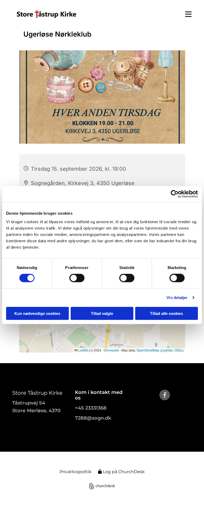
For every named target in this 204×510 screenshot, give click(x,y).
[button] (141, 14)
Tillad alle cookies (166, 313)
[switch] (76, 278)
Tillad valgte (102, 313)
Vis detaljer (177, 297)
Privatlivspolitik (76, 471)
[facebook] (164, 395)
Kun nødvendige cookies (37, 313)
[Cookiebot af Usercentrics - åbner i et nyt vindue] (174, 194)
